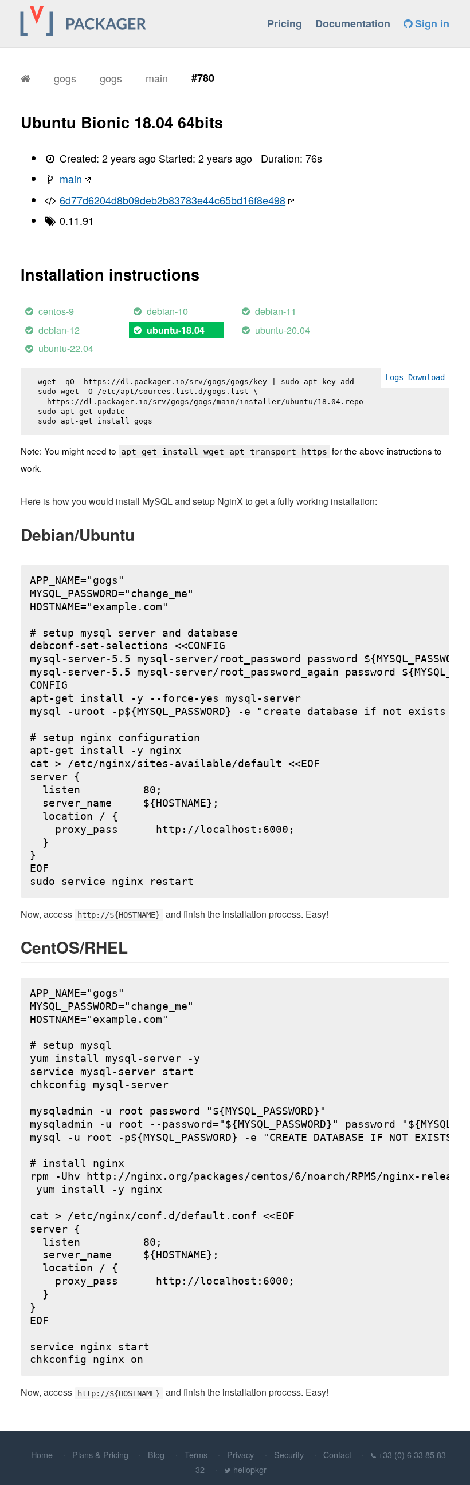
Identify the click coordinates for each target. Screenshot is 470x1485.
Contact (337, 1454)
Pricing (284, 23)
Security (289, 1454)
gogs (65, 77)
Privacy (240, 1454)
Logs (394, 377)
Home (42, 1454)
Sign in (430, 23)
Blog (156, 1454)
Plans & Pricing (100, 1454)
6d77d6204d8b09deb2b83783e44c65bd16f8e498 (172, 199)
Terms (196, 1454)
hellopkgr (250, 1469)
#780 (202, 77)
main (157, 77)
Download (426, 377)
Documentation (352, 23)
